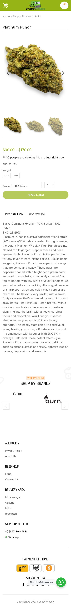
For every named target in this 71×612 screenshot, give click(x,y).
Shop (16, 16)
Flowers (26, 16)
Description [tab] (14, 214)
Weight (7, 170)
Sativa (38, 16)
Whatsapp (14, 537)
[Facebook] (23, 584)
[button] (8, 73)
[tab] (14, 214)
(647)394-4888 (18, 531)
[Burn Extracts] (21, 399)
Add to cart (37, 195)
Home (6, 16)
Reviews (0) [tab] (36, 214)
